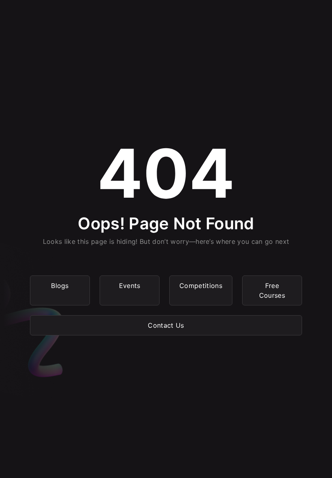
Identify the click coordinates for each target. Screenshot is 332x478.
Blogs (60, 286)
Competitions (200, 286)
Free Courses (272, 290)
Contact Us (166, 325)
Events (129, 286)
